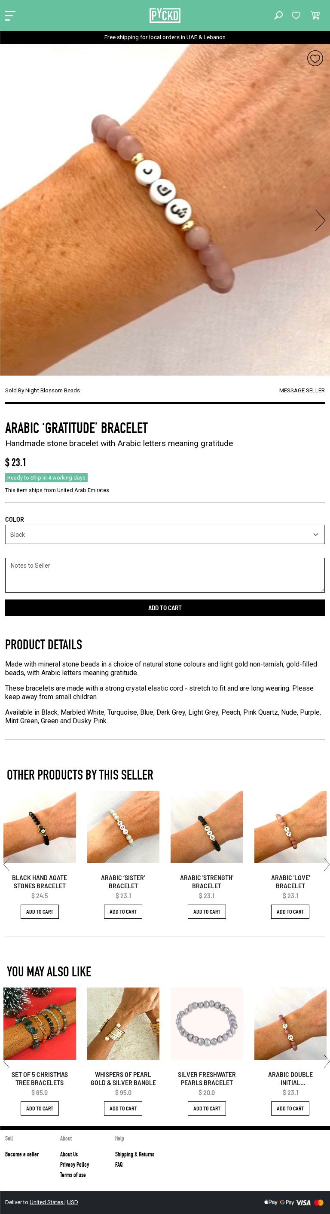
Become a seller (22, 1154)
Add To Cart (39, 911)
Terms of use (73, 1175)
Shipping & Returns (134, 1154)
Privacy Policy (74, 1164)
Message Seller (302, 390)
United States (47, 1202)
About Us (69, 1154)
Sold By (42, 390)
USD (72, 1202)
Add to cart (165, 608)
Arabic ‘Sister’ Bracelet (123, 881)
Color (14, 519)
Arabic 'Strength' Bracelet (206, 881)
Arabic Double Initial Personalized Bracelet (290, 1078)
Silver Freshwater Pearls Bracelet (207, 1078)
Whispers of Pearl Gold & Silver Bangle (123, 1078)
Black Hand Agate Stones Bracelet (39, 881)
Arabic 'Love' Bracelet (290, 881)
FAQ (118, 1164)
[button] (278, 15)
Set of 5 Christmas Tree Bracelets (40, 1078)
